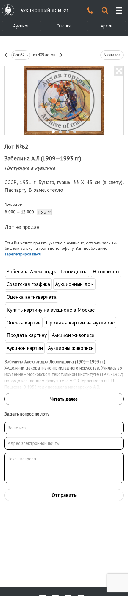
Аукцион (21, 26)
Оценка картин (24, 322)
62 (19, 54)
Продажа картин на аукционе (80, 322)
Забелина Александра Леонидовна (47, 271)
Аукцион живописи (73, 335)
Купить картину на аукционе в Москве (51, 309)
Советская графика (28, 284)
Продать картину (27, 335)
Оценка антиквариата (32, 296)
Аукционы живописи (71, 347)
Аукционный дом (74, 284)
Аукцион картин (25, 347)
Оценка (64, 26)
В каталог (112, 54)
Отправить (64, 495)
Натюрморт (106, 271)
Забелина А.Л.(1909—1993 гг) (42, 158)
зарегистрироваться (23, 254)
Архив (107, 26)
